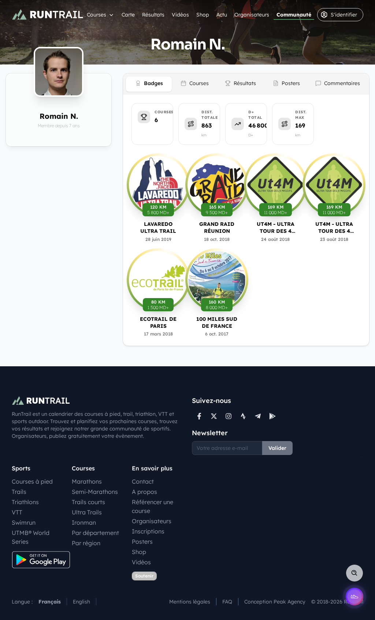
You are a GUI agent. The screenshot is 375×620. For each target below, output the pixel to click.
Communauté (293, 14)
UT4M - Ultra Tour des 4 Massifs (275, 228)
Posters (142, 541)
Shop (202, 14)
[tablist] (246, 84)
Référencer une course (152, 506)
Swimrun (24, 522)
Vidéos (180, 14)
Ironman (84, 522)
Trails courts (88, 502)
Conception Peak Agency (274, 601)
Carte (128, 14)
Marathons (87, 481)
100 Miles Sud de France (216, 322)
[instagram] (228, 416)
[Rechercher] (354, 573)
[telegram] (257, 416)
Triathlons (25, 502)
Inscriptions (148, 531)
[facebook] (199, 416)
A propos (144, 491)
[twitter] (214, 416)
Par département (95, 532)
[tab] (149, 84)
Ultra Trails (87, 512)
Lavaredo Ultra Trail (158, 227)
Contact (143, 481)
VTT (17, 512)
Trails (19, 491)
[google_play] (272, 416)
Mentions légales (189, 601)
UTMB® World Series (30, 537)
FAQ (227, 601)
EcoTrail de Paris (158, 322)
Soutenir (144, 576)
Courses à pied (32, 481)
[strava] (243, 416)
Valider (277, 448)
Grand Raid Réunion (216, 227)
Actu (221, 14)
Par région (86, 543)
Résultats (153, 14)
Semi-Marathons (95, 491)
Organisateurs (251, 14)
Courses (96, 14)
